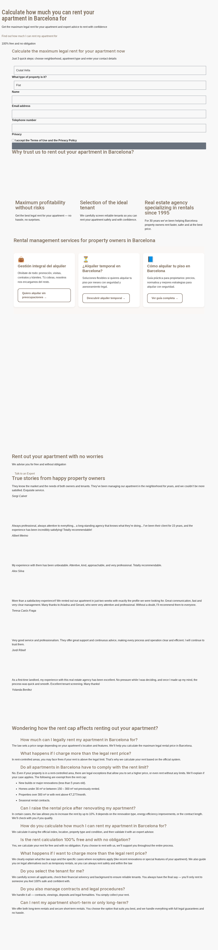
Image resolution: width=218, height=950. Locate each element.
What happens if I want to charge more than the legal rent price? (83, 853)
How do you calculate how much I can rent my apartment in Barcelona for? (93, 825)
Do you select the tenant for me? (52, 871)
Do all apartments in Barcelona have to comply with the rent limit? (84, 767)
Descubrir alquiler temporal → (106, 298)
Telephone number (24, 120)
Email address (21, 106)
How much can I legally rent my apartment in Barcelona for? (79, 739)
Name (15, 91)
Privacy (17, 134)
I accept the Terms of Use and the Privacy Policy (46, 140)
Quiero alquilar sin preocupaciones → (34, 295)
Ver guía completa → (165, 298)
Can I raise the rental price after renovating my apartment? (78, 808)
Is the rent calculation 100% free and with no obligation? (75, 839)
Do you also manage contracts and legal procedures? (72, 888)
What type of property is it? (29, 77)
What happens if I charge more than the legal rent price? (75, 753)
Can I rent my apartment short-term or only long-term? (74, 902)
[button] (109, 719)
